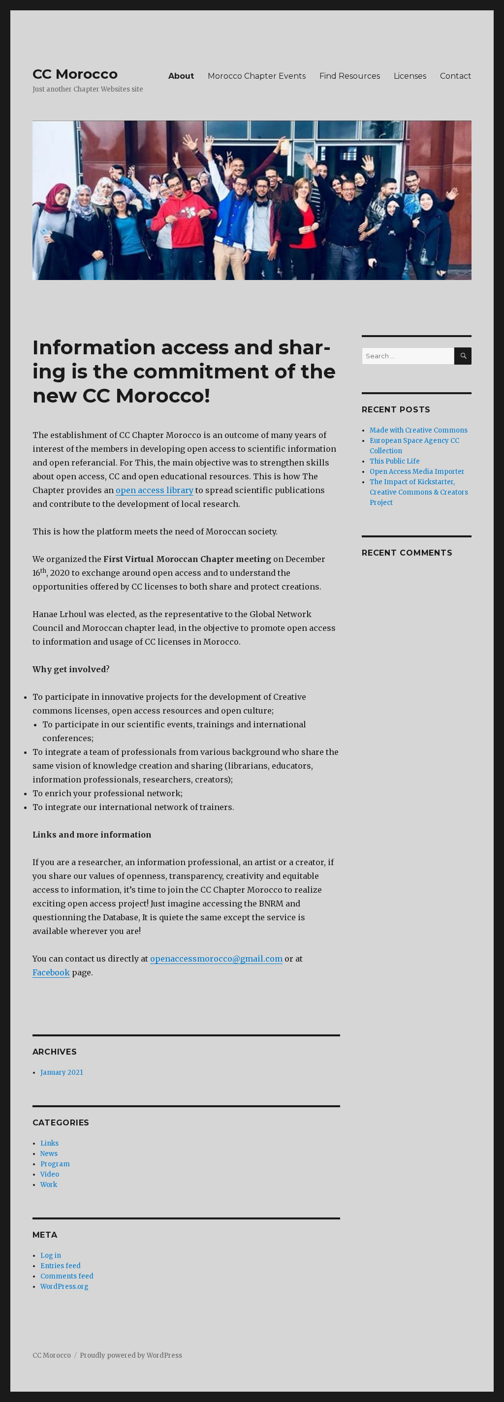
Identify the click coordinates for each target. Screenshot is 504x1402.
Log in (50, 1255)
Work (48, 1185)
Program (55, 1164)
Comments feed (67, 1276)
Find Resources (349, 76)
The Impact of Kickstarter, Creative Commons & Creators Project (419, 492)
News (49, 1154)
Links (49, 1143)
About (181, 76)
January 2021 (61, 1072)
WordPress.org (64, 1286)
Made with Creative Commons (419, 430)
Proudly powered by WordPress (131, 1355)
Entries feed (60, 1266)
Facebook (51, 972)
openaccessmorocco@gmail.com (216, 959)
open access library (154, 490)
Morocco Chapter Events (257, 76)
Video (49, 1174)
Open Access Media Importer (417, 471)
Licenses (410, 76)
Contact (456, 76)
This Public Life (395, 461)
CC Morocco (75, 73)
